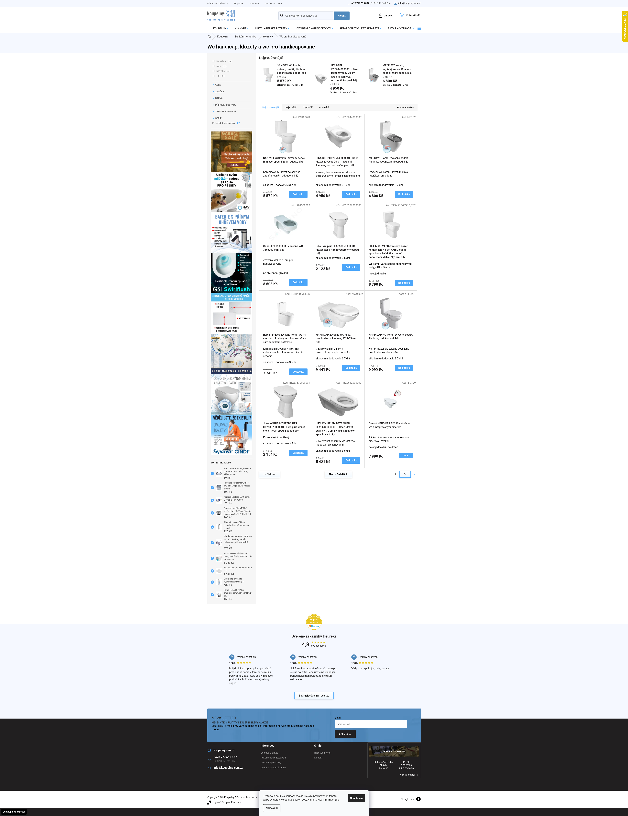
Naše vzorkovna (273, 3)
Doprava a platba (269, 752)
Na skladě (223, 61)
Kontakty (254, 3)
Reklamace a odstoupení (273, 757)
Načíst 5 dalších (338, 474)
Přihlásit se (345, 734)
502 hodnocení (318, 645)
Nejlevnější (291, 107)
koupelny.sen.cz (224, 750)
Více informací (407, 774)
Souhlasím (356, 798)
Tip (219, 75)
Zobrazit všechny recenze (314, 695)
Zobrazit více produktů (336, 98)
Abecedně (324, 107)
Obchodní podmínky (217, 3)
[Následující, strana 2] (405, 474)
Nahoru (271, 474)
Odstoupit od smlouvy (14, 811)
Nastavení (272, 808)
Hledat (341, 15)
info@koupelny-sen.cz (228, 767)
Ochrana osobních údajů (273, 767)
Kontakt (318, 757)
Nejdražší (307, 107)
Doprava (238, 3)
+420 (371, 3)
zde (337, 799)
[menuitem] (220, 28)
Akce (220, 66)
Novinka (222, 71)
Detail (406, 455)
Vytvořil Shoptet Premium (227, 802)
